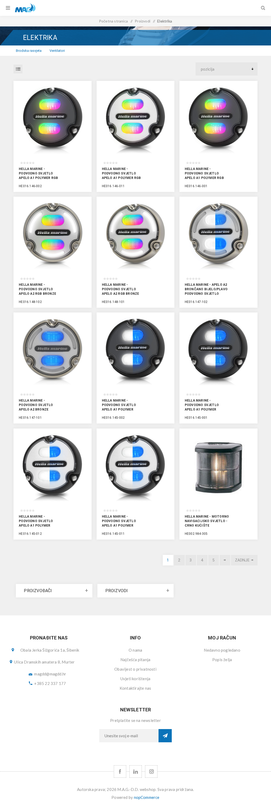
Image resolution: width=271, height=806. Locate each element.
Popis (17, 69)
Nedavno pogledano (222, 650)
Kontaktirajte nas (135, 688)
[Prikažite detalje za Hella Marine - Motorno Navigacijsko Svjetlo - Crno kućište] (218, 467)
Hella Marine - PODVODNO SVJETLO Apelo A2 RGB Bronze (37, 289)
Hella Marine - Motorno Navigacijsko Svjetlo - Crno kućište (207, 521)
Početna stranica (113, 21)
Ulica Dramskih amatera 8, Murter (44, 662)
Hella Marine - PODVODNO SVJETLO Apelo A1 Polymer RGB (38, 173)
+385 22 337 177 (50, 683)
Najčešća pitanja (135, 659)
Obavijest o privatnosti (135, 669)
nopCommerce (147, 797)
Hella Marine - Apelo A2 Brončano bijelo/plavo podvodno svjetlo (206, 289)
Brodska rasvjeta (29, 51)
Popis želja (222, 659)
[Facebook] (120, 771)
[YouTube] (135, 771)
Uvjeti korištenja (135, 678)
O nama (135, 650)
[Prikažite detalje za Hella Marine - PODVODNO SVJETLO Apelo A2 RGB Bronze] (52, 236)
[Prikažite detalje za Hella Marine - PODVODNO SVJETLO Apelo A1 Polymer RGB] (52, 120)
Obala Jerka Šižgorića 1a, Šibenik (49, 650)
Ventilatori (57, 51)
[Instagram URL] (151, 771)
